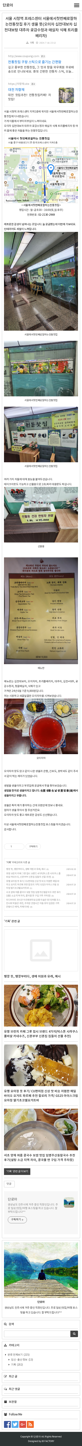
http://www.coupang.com (23, 56)
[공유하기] (15, 846)
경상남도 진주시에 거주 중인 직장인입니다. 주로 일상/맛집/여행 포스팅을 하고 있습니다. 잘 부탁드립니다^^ (33, 1208)
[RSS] (31, 1424)
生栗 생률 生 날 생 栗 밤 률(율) (56, 790)
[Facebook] (8, 1424)
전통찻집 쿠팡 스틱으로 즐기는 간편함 (34, 62)
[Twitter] (15, 1424)
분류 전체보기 (18, 1354)
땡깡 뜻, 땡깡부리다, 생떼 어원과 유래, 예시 (26, 869)
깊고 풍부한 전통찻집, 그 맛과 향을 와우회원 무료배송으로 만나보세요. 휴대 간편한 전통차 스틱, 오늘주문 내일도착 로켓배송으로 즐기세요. (41, 70)
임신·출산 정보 (22, 1359)
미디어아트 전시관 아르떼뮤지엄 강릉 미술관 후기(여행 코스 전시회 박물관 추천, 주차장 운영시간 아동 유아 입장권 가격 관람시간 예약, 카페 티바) (33, 903)
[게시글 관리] (20, 846)
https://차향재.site (18, 84)
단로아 (8, 5)
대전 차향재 (16, 90)
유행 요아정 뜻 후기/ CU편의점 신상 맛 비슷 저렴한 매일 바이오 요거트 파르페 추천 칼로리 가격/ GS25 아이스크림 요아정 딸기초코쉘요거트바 (32, 884)
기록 (32, 43)
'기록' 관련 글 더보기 (17, 1171)
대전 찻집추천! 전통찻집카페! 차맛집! (29, 97)
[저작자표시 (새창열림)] (42, 846)
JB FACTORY (48, 1441)
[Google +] (23, 1424)
